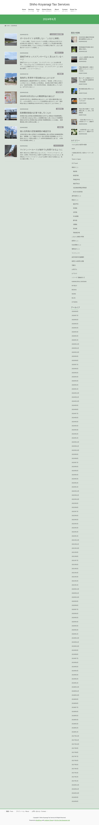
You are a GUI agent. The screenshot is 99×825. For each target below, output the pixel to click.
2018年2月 (75, 728)
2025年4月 (75, 377)
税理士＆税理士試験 (78, 261)
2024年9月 (75, 405)
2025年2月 (75, 385)
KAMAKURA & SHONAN (79, 281)
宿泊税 (60, 74)
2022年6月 (75, 515)
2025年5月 (75, 372)
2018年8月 (75, 703)
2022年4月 (75, 523)
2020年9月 (75, 601)
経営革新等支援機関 (78, 257)
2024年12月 (75, 393)
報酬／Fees (9, 811)
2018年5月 (75, 715)
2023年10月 (75, 450)
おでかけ (74, 273)
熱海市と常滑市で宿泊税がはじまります (37, 78)
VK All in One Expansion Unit (62, 820)
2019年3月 (75, 675)
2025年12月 (75, 344)
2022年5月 (75, 519)
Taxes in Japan (76, 159)
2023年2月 (75, 483)
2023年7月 (75, 462)
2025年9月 (75, 356)
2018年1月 (75, 732)
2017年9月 (75, 748)
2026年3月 (75, 332)
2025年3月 (75, 381)
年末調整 (76, 216)
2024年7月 (75, 413)
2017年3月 (75, 773)
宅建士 (74, 265)
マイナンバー (58, 145)
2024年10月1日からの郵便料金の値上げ (37, 96)
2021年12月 (75, 540)
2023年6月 (75, 466)
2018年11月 (75, 691)
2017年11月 (75, 740)
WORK (74, 294)
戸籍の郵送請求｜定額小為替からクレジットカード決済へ (86, 69)
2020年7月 (75, 609)
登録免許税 (76, 232)
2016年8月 (75, 801)
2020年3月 (75, 626)
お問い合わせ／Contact (39, 811)
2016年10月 (75, 793)
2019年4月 (75, 670)
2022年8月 (75, 507)
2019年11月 (75, 642)
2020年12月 (75, 589)
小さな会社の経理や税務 (79, 144)
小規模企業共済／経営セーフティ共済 (82, 154)
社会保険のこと (76, 245)
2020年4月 (75, 622)
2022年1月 (75, 536)
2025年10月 (75, 352)
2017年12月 (75, 736)
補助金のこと (76, 249)
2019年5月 (75, 666)
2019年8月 (75, 654)
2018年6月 (75, 711)
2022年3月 (75, 528)
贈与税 (75, 220)
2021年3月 (75, 577)
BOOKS (74, 289)
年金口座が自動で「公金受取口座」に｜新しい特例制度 (86, 110)
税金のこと (59, 52)
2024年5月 (75, 421)
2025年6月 (75, 368)
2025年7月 (75, 364)
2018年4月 (75, 719)
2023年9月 (75, 454)
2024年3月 (75, 430)
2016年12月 (75, 785)
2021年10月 (75, 548)
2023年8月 (75, 458)
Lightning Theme (48, 820)
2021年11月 (75, 544)
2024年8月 (75, 409)
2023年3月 (75, 479)
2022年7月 (75, 511)
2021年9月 (75, 552)
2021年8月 (75, 556)
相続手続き (76, 183)
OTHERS (59, 92)
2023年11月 (75, 446)
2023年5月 (75, 470)
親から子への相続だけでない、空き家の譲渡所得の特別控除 (86, 80)
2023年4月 (75, 474)
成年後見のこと (76, 196)
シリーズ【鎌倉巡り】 (78, 277)
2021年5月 (75, 568)
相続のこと (75, 167)
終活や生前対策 (78, 192)
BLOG (74, 298)
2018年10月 (75, 695)
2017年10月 (75, 744)
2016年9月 (75, 797)
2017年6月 (75, 760)
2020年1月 (75, 634)
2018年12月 (75, 687)
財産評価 (76, 175)
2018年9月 (75, 699)
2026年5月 (75, 323)
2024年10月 (75, 401)
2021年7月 (75, 560)
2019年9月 (75, 650)
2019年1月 (75, 683)
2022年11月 (75, 495)
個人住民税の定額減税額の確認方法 (35, 131)
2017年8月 (75, 752)
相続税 (75, 171)
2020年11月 (75, 593)
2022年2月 (75, 532)
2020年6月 (75, 613)
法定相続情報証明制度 (80, 187)
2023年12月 (75, 442)
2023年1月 (75, 487)
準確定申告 (76, 179)
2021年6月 (75, 564)
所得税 (75, 208)
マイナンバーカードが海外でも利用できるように (41, 150)
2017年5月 (75, 764)
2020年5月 (75, 617)
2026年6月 (75, 319)
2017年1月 (75, 781)
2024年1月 (75, 438)
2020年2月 (75, 630)
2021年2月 (75, 581)
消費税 (75, 224)
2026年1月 (75, 340)
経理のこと (75, 240)
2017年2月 (75, 777)
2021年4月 (75, 572)
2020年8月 (75, 605)
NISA (73, 148)
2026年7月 (75, 315)
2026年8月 (75, 311)
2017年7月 (75, 756)
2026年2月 (75, 336)
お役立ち (74, 269)
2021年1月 (75, 585)
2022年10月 (75, 499)
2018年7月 (75, 707)
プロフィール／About (22, 811)
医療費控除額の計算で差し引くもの (35, 113)
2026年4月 (75, 328)
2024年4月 (75, 426)
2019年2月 (75, 679)
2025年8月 (75, 360)
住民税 (60, 127)
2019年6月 (75, 662)
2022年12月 (75, 491)
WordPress (39, 820)
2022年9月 (75, 503)
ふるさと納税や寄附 (56, 34)
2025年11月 (75, 348)
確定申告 (59, 109)
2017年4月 (75, 768)
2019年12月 (75, 638)
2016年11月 (75, 789)
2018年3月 (75, 724)
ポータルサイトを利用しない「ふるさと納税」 (40, 38)
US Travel (75, 163)
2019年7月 (75, 658)
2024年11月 (75, 397)
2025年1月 (75, 389)
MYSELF (74, 285)
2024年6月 (75, 417)
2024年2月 (75, 434)
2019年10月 (75, 646)
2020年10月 (75, 597)
